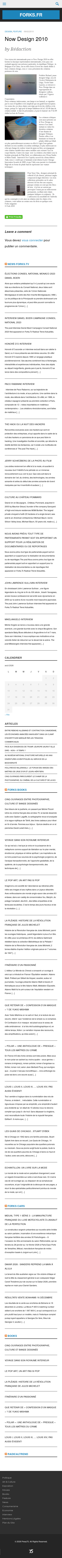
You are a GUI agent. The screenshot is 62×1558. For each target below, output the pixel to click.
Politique (7, 1477)
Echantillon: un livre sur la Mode (26, 1167)
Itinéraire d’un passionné (20, 964)
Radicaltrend (18, 1454)
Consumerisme (10, 1506)
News (5, 1502)
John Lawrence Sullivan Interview (26, 582)
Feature (17, 31)
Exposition (7, 1486)
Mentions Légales (11, 1518)
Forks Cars (16, 1206)
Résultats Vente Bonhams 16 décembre (28, 1297)
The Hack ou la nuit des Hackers (25, 424)
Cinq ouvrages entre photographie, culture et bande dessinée (27, 801)
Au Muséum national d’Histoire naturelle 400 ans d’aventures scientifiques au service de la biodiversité (28, 759)
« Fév (7, 714)
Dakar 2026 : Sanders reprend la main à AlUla (29, 1266)
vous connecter (32, 240)
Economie (7, 1510)
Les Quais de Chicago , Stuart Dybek (27, 1131)
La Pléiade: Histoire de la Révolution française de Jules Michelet (28, 922)
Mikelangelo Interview (19, 619)
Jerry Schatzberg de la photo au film (28, 460)
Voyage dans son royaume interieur (27, 839)
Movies (6, 1490)
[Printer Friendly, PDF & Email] (14, 216)
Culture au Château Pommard (23, 497)
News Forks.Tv (18, 264)
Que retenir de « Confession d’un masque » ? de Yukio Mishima (30, 1007)
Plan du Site (8, 1522)
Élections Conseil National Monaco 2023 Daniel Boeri (30, 275)
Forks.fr (31, 14)
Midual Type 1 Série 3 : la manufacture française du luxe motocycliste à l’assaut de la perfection (31, 1220)
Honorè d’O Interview (18, 343)
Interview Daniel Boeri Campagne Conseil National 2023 (30, 320)
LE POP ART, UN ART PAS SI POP (22, 880)
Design (8, 31)
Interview (7, 1514)
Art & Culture (8, 1482)
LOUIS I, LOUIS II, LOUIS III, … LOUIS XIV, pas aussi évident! (29, 1088)
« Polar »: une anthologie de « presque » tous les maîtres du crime (30, 1048)
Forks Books (17, 789)
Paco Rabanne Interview (19, 383)
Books (12, 1336)
